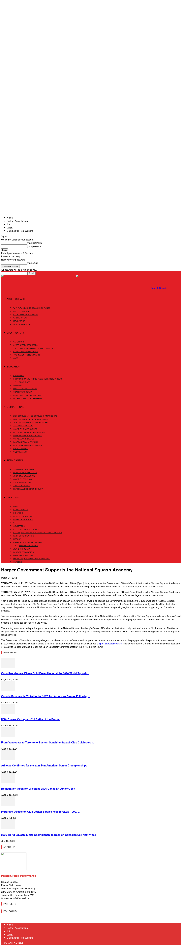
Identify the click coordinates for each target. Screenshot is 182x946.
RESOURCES (24, 382)
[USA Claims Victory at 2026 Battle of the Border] (8, 713)
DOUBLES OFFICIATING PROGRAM (27, 398)
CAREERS (17, 562)
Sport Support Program (110, 643)
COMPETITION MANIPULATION (25, 351)
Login (10, 227)
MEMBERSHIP (19, 321)
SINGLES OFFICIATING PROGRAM (27, 395)
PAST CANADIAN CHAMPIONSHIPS (27, 445)
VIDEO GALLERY (20, 452)
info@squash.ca (21, 898)
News (10, 217)
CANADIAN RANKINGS (22, 479)
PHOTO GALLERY (20, 448)
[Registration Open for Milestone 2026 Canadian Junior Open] (8, 782)
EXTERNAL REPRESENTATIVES (26, 529)
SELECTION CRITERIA (22, 482)
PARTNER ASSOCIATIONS (23, 552)
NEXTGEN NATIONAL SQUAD (25, 472)
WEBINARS (17, 385)
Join (9, 224)
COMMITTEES (19, 526)
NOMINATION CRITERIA (28, 545)
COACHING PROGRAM (22, 392)
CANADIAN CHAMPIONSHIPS (25, 429)
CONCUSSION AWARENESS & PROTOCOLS (36, 348)
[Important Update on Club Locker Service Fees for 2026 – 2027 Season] (8, 805)
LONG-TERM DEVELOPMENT (25, 388)
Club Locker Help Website (20, 230)
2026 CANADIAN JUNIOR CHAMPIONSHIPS (30, 419)
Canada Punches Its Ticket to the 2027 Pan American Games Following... (45, 696)
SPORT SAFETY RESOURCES (25, 345)
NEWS (15, 506)
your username (35, 242)
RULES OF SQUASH (21, 311)
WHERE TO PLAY (20, 317)
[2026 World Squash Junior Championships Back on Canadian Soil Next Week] (8, 828)
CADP (15, 358)
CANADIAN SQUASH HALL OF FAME (28, 542)
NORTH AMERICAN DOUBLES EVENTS (29, 432)
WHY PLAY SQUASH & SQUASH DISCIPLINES (31, 308)
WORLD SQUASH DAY (22, 324)
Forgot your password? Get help (17, 253)
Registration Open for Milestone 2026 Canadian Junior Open (38, 788)
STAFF (15, 522)
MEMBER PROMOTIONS (23, 555)
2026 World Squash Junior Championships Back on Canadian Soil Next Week (48, 835)
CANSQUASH (18, 375)
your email (32, 262)
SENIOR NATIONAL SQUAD (24, 469)
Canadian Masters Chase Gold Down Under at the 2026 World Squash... (45, 673)
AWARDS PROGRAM (21, 549)
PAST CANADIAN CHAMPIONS (25, 442)
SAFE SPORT (18, 341)
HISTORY (17, 539)
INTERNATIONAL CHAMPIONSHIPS (27, 435)
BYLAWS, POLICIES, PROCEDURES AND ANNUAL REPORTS (37, 532)
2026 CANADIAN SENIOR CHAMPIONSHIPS (30, 422)
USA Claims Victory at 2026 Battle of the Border (30, 719)
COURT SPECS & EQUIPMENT (25, 314)
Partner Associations (17, 221)
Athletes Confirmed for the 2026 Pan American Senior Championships (44, 765)
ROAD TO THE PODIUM (22, 516)
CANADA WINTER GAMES (23, 438)
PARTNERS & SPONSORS (23, 536)
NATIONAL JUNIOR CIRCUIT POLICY (28, 489)
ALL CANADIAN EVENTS (23, 425)
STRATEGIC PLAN (20, 509)
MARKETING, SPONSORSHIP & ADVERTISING (31, 558)
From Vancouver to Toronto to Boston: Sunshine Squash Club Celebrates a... (48, 742)
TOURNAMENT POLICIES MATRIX (26, 355)
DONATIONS (18, 513)
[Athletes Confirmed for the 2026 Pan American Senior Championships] (8, 759)
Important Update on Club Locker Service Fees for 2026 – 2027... (40, 811)
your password (34, 246)
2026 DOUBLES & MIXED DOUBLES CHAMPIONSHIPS (35, 416)
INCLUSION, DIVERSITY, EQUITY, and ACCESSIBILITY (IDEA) (37, 379)
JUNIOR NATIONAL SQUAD (24, 476)
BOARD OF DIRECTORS (23, 519)
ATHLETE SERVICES (21, 485)
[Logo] (38, 288)
